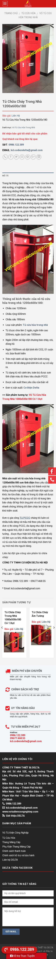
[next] (53, 634)
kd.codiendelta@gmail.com (26, 741)
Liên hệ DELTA (10, 859)
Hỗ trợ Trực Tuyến (23, 955)
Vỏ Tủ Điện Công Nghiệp (15, 832)
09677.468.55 (17, 738)
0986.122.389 (17, 735)
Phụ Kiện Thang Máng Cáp (16, 846)
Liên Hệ (16, 115)
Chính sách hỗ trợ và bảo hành (18, 855)
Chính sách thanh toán (14, 851)
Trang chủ (11, 13)
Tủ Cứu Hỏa (28, 13)
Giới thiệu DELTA (15, 815)
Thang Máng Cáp (11, 842)
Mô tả (5, 175)
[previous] (2, 634)
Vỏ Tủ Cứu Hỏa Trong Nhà (23, 127)
